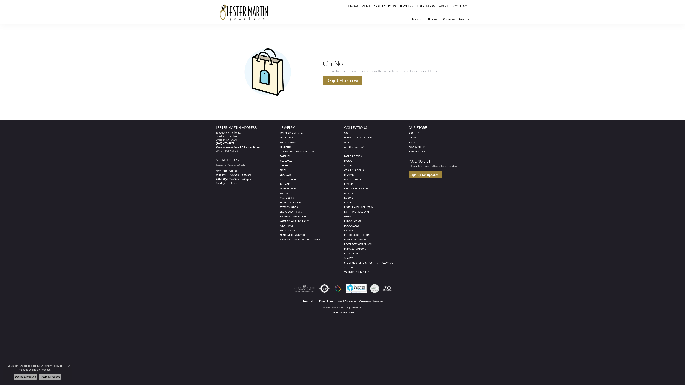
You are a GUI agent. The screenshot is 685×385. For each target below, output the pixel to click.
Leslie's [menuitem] (348, 202)
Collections (385, 6)
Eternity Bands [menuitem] (289, 207)
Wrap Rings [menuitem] (286, 225)
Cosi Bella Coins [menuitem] (354, 170)
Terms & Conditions (346, 300)
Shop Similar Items (342, 80)
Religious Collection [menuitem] (357, 235)
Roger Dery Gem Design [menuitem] (358, 244)
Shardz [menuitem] (348, 258)
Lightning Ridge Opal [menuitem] (356, 211)
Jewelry (406, 6)
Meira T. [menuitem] (348, 216)
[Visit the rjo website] (387, 288)
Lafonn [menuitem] (348, 197)
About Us (414, 133)
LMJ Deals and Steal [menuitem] (292, 133)
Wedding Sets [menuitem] (288, 230)
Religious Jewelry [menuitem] (290, 202)
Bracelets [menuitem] (285, 174)
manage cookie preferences (34, 369)
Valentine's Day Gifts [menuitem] (356, 272)
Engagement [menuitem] (287, 137)
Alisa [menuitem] (347, 142)
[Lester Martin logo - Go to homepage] (244, 12)
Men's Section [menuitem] (288, 188)
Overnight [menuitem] (350, 230)
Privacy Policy (417, 146)
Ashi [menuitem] (346, 151)
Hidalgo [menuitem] (349, 193)
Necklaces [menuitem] (286, 160)
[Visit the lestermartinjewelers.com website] (338, 288)
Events (413, 137)
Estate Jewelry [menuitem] (289, 179)
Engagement (359, 6)
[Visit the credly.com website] (374, 288)
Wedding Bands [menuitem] (289, 142)
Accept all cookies (50, 376)
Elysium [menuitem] (348, 184)
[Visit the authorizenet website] (324, 288)
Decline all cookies (25, 376)
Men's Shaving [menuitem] (352, 221)
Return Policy (417, 151)
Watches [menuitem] (285, 193)
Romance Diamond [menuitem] (355, 248)
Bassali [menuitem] (348, 160)
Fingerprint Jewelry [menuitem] (356, 188)
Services (413, 142)
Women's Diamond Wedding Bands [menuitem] (300, 239)
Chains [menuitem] (284, 165)
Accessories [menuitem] (287, 197)
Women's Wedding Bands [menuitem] (294, 221)
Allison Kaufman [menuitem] (354, 146)
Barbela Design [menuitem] (353, 156)
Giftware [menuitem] (285, 184)
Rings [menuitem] (283, 170)
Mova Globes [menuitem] (351, 225)
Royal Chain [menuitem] (351, 253)
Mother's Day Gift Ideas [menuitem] (358, 137)
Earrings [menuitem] (285, 156)
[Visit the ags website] (304, 288)
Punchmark (348, 312)
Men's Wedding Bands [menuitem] (292, 235)
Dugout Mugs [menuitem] (352, 179)
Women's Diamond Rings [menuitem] (294, 216)
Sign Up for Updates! (425, 175)
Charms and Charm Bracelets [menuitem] (297, 151)
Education (426, 6)
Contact (461, 6)
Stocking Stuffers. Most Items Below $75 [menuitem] (368, 262)
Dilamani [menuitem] (349, 174)
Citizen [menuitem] (348, 165)
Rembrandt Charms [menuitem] (355, 239)
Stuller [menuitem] (348, 267)
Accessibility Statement (371, 300)
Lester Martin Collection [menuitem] (359, 207)
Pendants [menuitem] (285, 146)
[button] (418, 19)
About (444, 6)
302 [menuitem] (346, 133)
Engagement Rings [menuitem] (291, 211)
